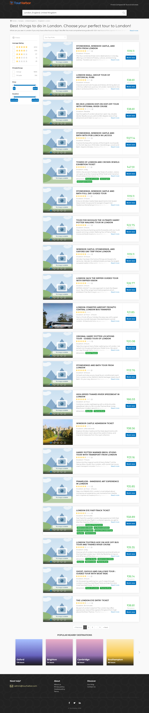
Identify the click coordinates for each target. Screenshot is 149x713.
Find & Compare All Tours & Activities (124, 5)
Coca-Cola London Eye (103, 530)
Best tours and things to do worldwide (20, 3)
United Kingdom (30, 21)
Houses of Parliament (94, 525)
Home (14, 21)
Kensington (105, 179)
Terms (56, 691)
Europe (20, 21)
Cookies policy (59, 689)
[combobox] (74, 13)
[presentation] (9, 652)
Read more (134, 30)
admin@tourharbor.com (25, 686)
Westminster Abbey (84, 528)
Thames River (99, 411)
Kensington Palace (84, 182)
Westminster (90, 533)
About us (57, 684)
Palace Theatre (91, 353)
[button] (51, 65)
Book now (131, 58)
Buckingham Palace (85, 530)
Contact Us (91, 687)
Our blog (90, 684)
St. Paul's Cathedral (101, 528)
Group (26, 72)
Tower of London (92, 179)
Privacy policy (59, 687)
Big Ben (89, 411)
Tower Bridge (91, 559)
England (40, 21)
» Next (105, 627)
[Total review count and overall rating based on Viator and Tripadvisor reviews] (92, 51)
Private (26, 75)
